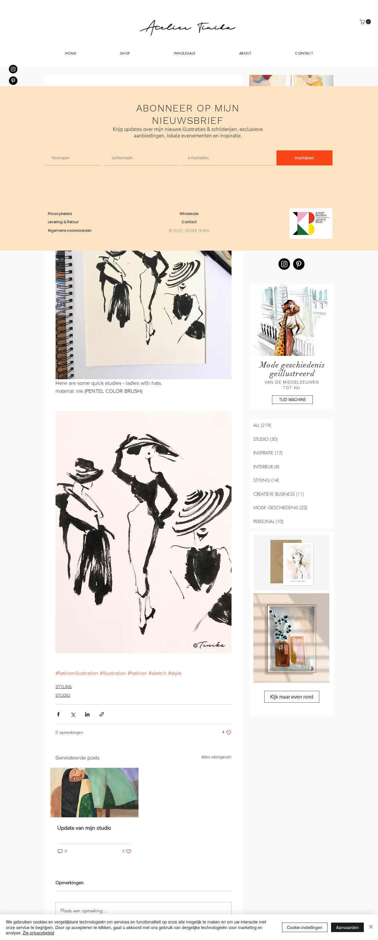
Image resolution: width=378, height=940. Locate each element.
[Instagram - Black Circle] (13, 69)
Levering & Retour (63, 221)
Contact (189, 221)
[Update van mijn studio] (94, 792)
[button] (245, 53)
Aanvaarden (347, 927)
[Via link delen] (102, 714)
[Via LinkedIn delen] (87, 714)
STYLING (64, 686)
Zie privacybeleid (38, 933)
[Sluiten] (370, 927)
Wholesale (189, 213)
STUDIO (63, 695)
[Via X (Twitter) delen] (73, 714)
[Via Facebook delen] (58, 714)
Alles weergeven (216, 757)
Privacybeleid (60, 213)
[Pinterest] (298, 264)
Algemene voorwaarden (70, 230)
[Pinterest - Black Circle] (13, 80)
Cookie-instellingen (304, 927)
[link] (366, 21)
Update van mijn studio (84, 827)
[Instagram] (284, 264)
